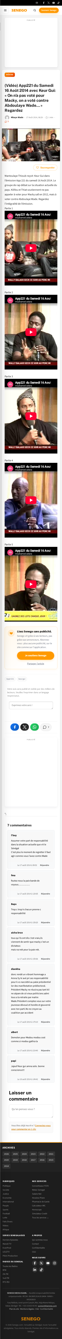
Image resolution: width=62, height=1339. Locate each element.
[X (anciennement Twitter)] (48, 3)
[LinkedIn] (34, 1269)
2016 (42, 1159)
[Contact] (36, 2)
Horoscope (36, 1209)
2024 (24, 1154)
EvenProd (7, 1247)
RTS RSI (6, 1282)
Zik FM (5, 1274)
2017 (33, 1159)
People (6, 1205)
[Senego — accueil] (19, 10)
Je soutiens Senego (35, 655)
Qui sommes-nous (40, 1239)
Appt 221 (10, 679)
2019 (15, 1159)
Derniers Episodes (10, 1239)
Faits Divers (7, 1221)
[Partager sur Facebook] (14, 727)
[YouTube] (53, 3)
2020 (6, 1159)
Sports (5, 1209)
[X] (41, 1263)
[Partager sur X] (24, 727)
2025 (15, 1154)
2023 (33, 1154)
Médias (9, 74)
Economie (7, 1197)
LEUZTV (6, 1251)
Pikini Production (10, 1255)
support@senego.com (47, 1305)
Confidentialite (38, 1247)
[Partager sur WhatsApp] (34, 727)
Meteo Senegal (38, 1189)
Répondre (44, 865)
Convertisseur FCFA (40, 1185)
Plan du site (14, 1309)
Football (6, 1213)
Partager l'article (35, 663)
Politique (6, 1185)
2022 (42, 1154)
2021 (51, 1154)
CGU (34, 1251)
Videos (5, 1225)
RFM (4, 1270)
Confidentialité (46, 1309)
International (8, 1201)
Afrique (6, 1229)
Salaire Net (36, 1193)
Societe (6, 1189)
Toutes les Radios (10, 1266)
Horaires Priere (38, 1197)
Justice (6, 1193)
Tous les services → (40, 1217)
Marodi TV (7, 1243)
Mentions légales (27, 1309)
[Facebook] (43, 3)
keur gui (22, 679)
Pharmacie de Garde (40, 1201)
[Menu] (5, 10)
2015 (51, 1159)
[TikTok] (58, 3)
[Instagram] (54, 1263)
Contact (35, 1243)
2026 (6, 1154)
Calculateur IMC (38, 1205)
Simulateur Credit (39, 1213)
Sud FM (6, 1278)
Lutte (5, 1217)
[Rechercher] (34, 10)
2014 (6, 1166)
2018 (24, 1159)
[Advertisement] (31, 43)
